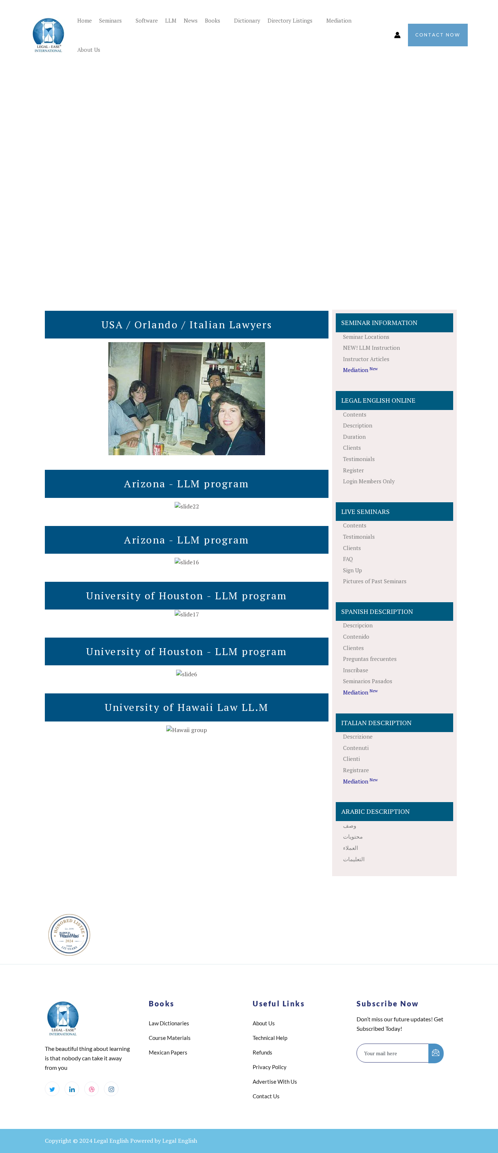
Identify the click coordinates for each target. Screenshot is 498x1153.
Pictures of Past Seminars (374, 581)
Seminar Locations (366, 336)
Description (357, 425)
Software (147, 20)
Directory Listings (290, 20)
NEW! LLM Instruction (371, 347)
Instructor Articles (366, 359)
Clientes (353, 647)
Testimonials (359, 459)
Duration (354, 436)
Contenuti (356, 747)
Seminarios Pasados (367, 681)
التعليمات (354, 859)
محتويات (353, 836)
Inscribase (355, 670)
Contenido (356, 636)
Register (353, 470)
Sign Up (352, 570)
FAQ (348, 558)
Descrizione (358, 736)
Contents (354, 414)
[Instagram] (111, 1089)
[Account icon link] (397, 35)
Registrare (356, 770)
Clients (352, 447)
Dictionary (247, 20)
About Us (88, 49)
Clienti (351, 758)
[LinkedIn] (72, 1089)
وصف (349, 825)
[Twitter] (52, 1089)
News (191, 20)
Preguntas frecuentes (370, 658)
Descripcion (358, 625)
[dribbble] (91, 1089)
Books (212, 20)
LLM (170, 20)
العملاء (350, 847)
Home (84, 20)
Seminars (110, 20)
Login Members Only (369, 481)
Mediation (338, 20)
